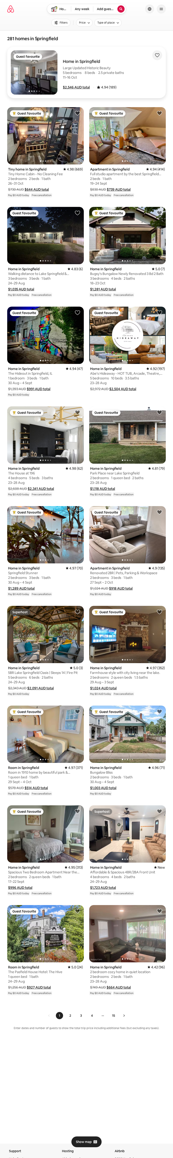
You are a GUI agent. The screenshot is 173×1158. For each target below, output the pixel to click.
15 (113, 1016)
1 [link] (59, 1016)
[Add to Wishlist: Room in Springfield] (77, 711)
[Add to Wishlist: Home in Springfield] (77, 212)
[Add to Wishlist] (157, 55)
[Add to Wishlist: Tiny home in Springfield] (77, 113)
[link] (49, 1015)
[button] (76, 87)
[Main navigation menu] (161, 8)
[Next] (124, 1015)
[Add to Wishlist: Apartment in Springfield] (159, 113)
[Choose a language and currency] (149, 8)
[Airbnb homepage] (10, 9)
